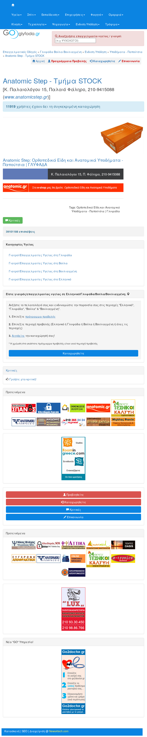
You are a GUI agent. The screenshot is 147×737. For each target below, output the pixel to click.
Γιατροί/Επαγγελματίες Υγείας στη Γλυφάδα (40, 255)
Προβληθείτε (75, 495)
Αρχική (40, 61)
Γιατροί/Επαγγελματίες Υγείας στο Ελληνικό (40, 279)
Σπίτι (30, 14)
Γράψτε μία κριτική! (22, 379)
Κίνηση (15, 24)
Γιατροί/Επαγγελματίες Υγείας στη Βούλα (38, 263)
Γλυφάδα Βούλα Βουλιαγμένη (61, 52)
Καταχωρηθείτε (73, 353)
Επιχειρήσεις (74, 14)
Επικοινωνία (74, 517)
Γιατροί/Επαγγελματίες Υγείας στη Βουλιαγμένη (43, 271)
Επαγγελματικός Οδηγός (20, 52)
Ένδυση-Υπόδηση (87, 24)
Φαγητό (96, 14)
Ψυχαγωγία (60, 24)
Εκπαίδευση (49, 14)
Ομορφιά (115, 14)
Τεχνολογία (36, 24)
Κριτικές (14, 220)
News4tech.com (59, 731)
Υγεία (15, 14)
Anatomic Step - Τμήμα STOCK (24, 56)
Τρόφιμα (111, 24)
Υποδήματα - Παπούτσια (126, 52)
